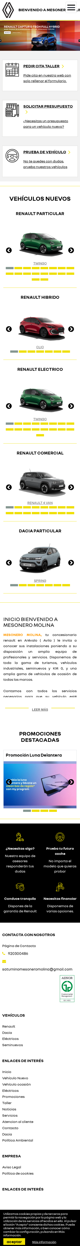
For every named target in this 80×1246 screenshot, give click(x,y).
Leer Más (40, 709)
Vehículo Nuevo (15, 1078)
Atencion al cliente (17, 1121)
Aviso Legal (11, 1167)
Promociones (13, 1096)
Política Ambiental (17, 1140)
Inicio (6, 1071)
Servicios (10, 1115)
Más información (44, 1242)
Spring (40, 580)
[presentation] (8, 250)
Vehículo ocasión (16, 1084)
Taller (7, 1103)
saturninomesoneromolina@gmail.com (37, 969)
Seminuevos (12, 1045)
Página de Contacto (19, 945)
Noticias (9, 1109)
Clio (40, 347)
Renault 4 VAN (40, 503)
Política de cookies (18, 1173)
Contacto (10, 1128)
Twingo (40, 263)
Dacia (7, 1032)
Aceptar (14, 1241)
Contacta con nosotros (28, 934)
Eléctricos (10, 1038)
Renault (8, 1026)
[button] (9, 268)
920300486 (18, 953)
